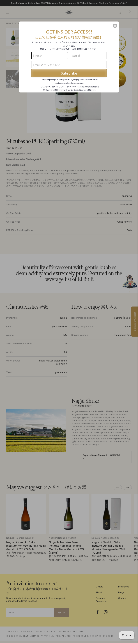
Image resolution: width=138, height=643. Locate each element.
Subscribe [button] (69, 73)
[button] (115, 26)
